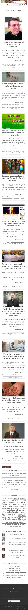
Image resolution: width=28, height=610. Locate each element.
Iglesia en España (5, 198)
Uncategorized (10, 526)
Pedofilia (11, 521)
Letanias (21, 512)
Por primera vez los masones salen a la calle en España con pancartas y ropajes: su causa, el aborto (13, 266)
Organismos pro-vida (17, 151)
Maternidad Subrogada (12, 516)
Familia (7, 506)
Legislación (18, 458)
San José (10, 198)
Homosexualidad (7, 64)
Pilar (8, 62)
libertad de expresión (11, 65)
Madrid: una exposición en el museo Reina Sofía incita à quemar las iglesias (13, 85)
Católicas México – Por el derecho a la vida (15, 606)
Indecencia (18, 107)
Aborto (12, 104)
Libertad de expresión (20, 64)
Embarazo (21, 332)
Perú (15, 521)
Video (19, 526)
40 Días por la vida (7, 499)
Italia (7, 512)
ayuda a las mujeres (15, 376)
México (7, 517)
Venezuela (16, 526)
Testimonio (22, 524)
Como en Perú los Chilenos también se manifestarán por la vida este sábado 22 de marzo (17, 544)
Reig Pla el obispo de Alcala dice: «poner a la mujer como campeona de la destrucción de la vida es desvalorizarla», (13, 312)
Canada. (23, 500)
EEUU (23, 502)
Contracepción (16, 332)
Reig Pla (18, 333)
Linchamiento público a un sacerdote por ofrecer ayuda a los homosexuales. (13, 44)
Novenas (18, 517)
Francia (9, 508)
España (5, 65)
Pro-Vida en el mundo (7, 376)
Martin (8, 104)
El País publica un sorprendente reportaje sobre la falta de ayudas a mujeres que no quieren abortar (13, 356)
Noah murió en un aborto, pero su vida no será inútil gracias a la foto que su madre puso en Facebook (13, 400)
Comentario (16, 108)
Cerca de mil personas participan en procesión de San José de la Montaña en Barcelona (13, 178)
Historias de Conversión (19, 508)
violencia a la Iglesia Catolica (17, 243)
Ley (8, 460)
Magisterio (20, 514)
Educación (6, 105)
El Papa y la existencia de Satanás (17, 538)
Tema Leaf (16, 608)
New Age (13, 517)
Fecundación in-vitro (17, 506)
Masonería (18, 284)
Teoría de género (12, 524)
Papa (22, 519)
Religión (19, 522)
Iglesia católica (13, 64)
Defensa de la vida (12, 152)
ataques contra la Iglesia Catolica (17, 62)
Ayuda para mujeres (16, 566)
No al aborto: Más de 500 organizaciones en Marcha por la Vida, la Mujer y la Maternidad (13, 132)
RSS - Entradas (15, 591)
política (19, 521)
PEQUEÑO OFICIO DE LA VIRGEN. (17, 534)
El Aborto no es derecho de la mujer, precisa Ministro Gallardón (13, 441)
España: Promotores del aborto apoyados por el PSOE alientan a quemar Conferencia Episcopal (13, 223)
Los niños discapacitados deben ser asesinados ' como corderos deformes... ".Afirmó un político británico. (17, 550)
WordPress (24, 608)
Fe (14, 105)
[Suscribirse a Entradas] (10, 591)
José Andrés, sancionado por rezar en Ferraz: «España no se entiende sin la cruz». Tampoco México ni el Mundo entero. (14, 484)
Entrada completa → (19, 60)
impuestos (14, 107)
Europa (12, 105)
